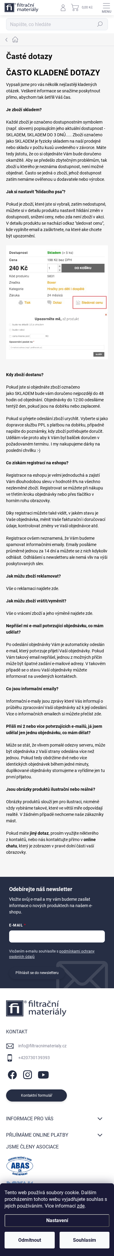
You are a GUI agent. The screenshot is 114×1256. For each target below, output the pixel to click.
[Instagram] (26, 1074)
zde (81, 1206)
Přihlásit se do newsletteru (37, 973)
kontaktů (17, 839)
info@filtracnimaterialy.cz (42, 1045)
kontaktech (65, 676)
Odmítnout (29, 1240)
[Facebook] (11, 1074)
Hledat (100, 24)
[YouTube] (43, 1074)
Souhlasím (84, 1240)
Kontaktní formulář (36, 1095)
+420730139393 (34, 1057)
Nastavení (57, 1220)
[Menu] (106, 7)
